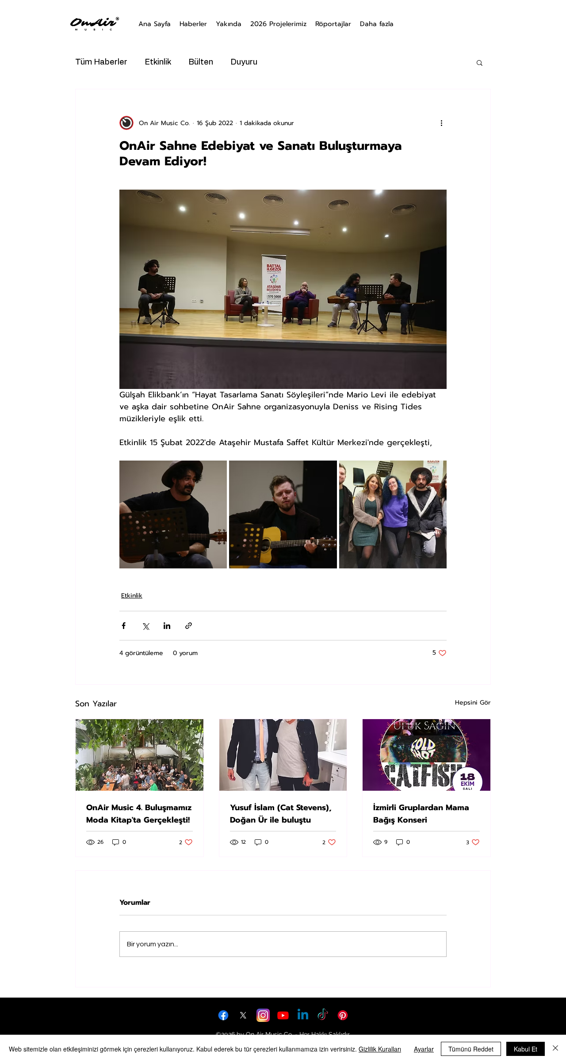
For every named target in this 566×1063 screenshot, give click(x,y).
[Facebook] (223, 1015)
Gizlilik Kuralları (380, 1048)
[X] (243, 1015)
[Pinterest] (342, 1015)
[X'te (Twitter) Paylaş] (145, 625)
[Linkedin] (303, 1015)
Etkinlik (158, 62)
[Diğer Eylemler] (441, 123)
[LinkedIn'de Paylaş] (167, 625)
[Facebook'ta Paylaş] (123, 625)
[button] (479, 62)
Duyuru (244, 62)
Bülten (201, 62)
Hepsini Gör (473, 702)
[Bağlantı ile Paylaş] (188, 625)
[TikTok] (322, 1015)
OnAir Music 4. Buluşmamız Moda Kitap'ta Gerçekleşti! (138, 813)
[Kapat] (555, 1049)
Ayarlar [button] (424, 1048)
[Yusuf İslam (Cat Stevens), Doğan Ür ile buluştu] (283, 755)
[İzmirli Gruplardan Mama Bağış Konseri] (426, 755)
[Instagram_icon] (263, 1015)
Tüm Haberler (101, 62)
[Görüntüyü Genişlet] (173, 514)
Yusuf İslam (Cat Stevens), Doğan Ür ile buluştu (281, 813)
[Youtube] (283, 1015)
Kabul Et (525, 1048)
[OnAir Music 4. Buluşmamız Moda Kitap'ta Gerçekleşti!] (139, 755)
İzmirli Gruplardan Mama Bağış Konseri (421, 813)
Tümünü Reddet (470, 1048)
